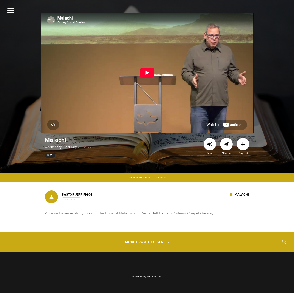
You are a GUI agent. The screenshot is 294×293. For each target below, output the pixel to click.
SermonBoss (154, 276)
